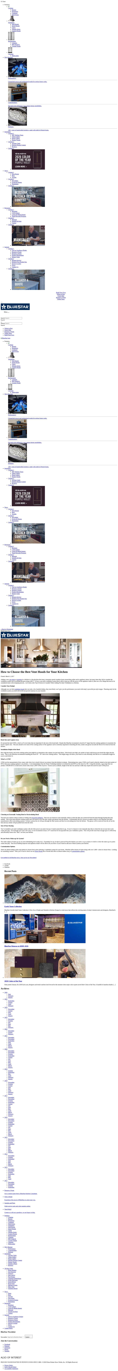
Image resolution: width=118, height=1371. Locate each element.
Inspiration (7, 132)
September (11, 1001)
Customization (12, 1250)
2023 (5, 1017)
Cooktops (14, 13)
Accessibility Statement (11, 1368)
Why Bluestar (8, 1247)
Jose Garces (11, 1275)
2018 (5, 1081)
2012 (5, 1180)
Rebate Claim (16, 257)
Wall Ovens (15, 15)
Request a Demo (16, 253)
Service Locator (16, 263)
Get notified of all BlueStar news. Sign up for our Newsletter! (19, 857)
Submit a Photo (12, 1264)
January (10, 997)
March (10, 1046)
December (11, 1019)
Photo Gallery (16, 138)
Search (3, 318)
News (6, 171)
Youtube (6, 1351)
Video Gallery (16, 137)
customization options (78, 851)
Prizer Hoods (38, 851)
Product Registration (18, 255)
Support (6, 247)
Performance (11, 1249)
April (9, 1004)
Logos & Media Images (19, 214)
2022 (5, 1029)
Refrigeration (12, 1235)
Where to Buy (61, 294)
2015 (5, 1137)
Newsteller (4, 1337)
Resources (7, 208)
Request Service (16, 260)
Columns (14, 43)
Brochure (14, 211)
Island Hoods (16, 26)
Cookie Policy (8, 1328)
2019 (5, 1069)
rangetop (19, 679)
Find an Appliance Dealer (19, 250)
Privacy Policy (8, 1365)
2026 (5, 992)
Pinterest (6, 1346)
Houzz (6, 1349)
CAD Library (16, 213)
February (10, 996)
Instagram (7, 1348)
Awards (14, 177)
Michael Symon (12, 1285)
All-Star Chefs (16, 143)
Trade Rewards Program (19, 216)
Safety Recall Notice (10, 1367)
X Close (3, 1)
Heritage (10, 1252)
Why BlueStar (8, 57)
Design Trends (16, 140)
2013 (5, 1167)
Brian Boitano (12, 1270)
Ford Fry (10, 1273)
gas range (12, 679)
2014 (5, 1154)
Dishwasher (15, 56)
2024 (5, 1007)
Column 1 (11, 133)
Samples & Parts (16, 221)
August (10, 1002)
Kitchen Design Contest (19, 145)
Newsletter (15, 181)
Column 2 (11, 142)
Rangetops (15, 11)
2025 (5, 999)
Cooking (10, 1217)
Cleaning (10, 1242)
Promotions (15, 184)
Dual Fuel (71, 1357)
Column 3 (11, 148)
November (11, 1009)
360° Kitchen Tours (17, 135)
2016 (5, 1117)
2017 (5, 1096)
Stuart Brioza (12, 1282)
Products (6, 1215)
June (9, 994)
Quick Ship (61, 296)
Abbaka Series (16, 29)
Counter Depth (16, 46)
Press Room (15, 174)
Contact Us (15, 267)
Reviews (14, 147)
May (9, 1026)
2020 (5, 1049)
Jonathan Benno (13, 1288)
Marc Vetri (11, 1287)
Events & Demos (17, 182)
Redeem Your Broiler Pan (19, 262)
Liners (13, 27)
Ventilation (11, 1225)
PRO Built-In (16, 44)
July (9, 1022)
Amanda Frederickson (14, 1278)
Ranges (14, 10)
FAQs (13, 265)
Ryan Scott (11, 1283)
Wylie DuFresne (13, 1280)
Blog (13, 176)
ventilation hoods (19, 689)
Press (9, 1293)
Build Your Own (61, 292)
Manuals (14, 219)
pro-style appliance (37, 817)
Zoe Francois (12, 1272)
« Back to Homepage (7, 629)
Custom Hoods (16, 31)
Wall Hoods (15, 24)
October (10, 1021)
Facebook (7, 1344)
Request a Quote (16, 252)
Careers (14, 223)
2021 (5, 1036)
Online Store (61, 299)
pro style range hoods (34, 1357)
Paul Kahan (11, 1277)
